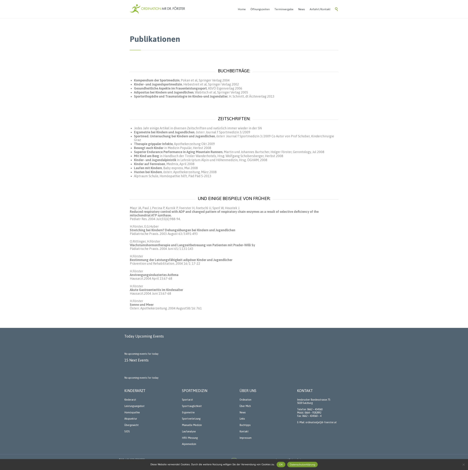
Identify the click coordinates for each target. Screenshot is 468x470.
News (242, 412)
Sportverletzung (191, 418)
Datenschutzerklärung (302, 464)
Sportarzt (187, 399)
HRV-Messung (190, 437)
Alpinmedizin (189, 444)
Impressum (245, 437)
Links (242, 418)
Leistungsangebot (134, 406)
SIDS (127, 431)
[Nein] (463, 464)
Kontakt (244, 431)
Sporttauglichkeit (192, 406)
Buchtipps (245, 425)
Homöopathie (132, 412)
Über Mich (245, 406)
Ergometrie (188, 412)
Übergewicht (131, 425)
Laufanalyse (189, 431)
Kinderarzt (130, 399)
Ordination (245, 399)
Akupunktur (130, 418)
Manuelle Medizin (192, 425)
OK (281, 464)
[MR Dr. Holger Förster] (157, 9)
